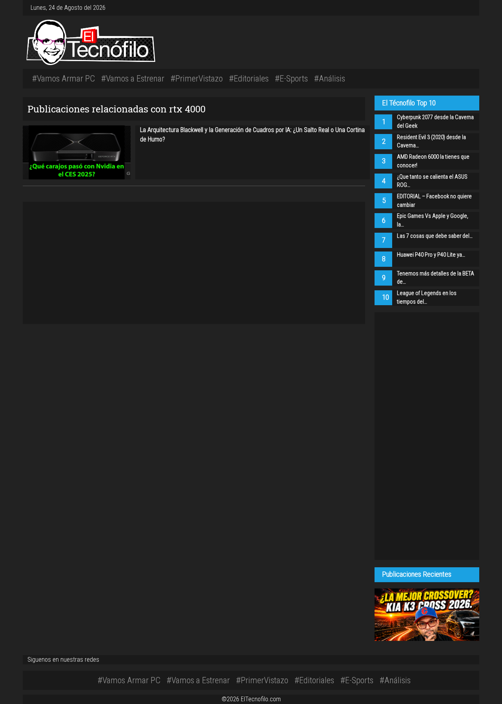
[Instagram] (457, 7)
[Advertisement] (346, 41)
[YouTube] (466, 7)
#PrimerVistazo (197, 78)
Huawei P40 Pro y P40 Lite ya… (431, 255)
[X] (463, 7)
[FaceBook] (460, 7)
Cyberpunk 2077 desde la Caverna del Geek (435, 121)
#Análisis (329, 78)
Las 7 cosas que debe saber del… (435, 236)
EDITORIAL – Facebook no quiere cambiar (434, 200)
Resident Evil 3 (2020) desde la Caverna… (431, 141)
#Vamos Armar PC (63, 78)
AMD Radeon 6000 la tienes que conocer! (433, 161)
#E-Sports (291, 78)
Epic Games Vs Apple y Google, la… (432, 220)
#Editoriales (249, 78)
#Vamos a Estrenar (132, 78)
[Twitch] (469, 7)
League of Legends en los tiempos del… (427, 297)
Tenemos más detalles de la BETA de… (435, 278)
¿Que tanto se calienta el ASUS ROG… (432, 181)
